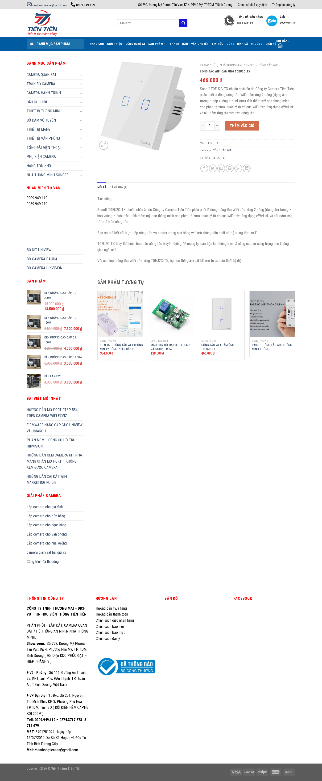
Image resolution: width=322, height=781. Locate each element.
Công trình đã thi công (244, 44)
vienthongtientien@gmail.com (49, 5)
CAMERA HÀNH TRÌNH (44, 93)
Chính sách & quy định (252, 5)
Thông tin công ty (283, 5)
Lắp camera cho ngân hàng (46, 525)
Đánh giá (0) (118, 187)
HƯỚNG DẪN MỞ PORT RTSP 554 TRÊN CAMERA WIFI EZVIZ (52, 413)
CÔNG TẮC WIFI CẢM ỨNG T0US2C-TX (217, 347)
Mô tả (101, 187)
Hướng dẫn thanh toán (112, 614)
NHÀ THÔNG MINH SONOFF (237, 65)
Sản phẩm (155, 44)
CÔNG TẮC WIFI (268, 65)
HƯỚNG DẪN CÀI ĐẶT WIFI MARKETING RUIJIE (47, 479)
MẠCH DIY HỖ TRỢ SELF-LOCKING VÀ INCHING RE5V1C (171, 347)
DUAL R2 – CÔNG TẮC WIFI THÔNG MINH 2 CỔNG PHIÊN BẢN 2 (121, 347)
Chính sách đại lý (108, 638)
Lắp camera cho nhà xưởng (47, 543)
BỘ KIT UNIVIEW (39, 250)
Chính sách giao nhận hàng (115, 620)
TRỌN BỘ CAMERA (41, 84)
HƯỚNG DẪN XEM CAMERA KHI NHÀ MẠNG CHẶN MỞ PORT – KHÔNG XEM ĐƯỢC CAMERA (54, 461)
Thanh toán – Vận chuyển (188, 44)
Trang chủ (207, 65)
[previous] (97, 327)
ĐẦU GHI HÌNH (37, 102)
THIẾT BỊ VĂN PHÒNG (43, 138)
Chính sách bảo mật (110, 632)
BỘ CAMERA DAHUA (42, 259)
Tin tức (217, 44)
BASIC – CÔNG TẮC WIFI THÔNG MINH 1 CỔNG (272, 347)
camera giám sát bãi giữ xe (46, 552)
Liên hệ (271, 44)
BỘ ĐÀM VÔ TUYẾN (41, 120)
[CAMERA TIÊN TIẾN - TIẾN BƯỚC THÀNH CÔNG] (68, 23)
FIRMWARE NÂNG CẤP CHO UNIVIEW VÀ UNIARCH (55, 428)
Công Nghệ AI (135, 44)
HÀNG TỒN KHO (39, 166)
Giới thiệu (114, 44)
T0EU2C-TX (218, 158)
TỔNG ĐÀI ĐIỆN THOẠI (44, 147)
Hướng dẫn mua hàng (111, 608)
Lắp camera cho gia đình (45, 507)
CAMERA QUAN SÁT (42, 74)
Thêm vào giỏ (242, 125)
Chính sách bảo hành (110, 626)
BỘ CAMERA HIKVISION (44, 268)
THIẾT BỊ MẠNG (38, 129)
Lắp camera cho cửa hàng (46, 516)
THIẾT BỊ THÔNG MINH (44, 111)
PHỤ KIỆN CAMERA (41, 156)
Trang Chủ (96, 44)
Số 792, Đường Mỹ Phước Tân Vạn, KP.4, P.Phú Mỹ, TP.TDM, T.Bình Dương (185, 5)
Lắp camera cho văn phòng (47, 534)
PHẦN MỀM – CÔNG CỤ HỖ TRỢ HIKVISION (51, 443)
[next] (295, 327)
